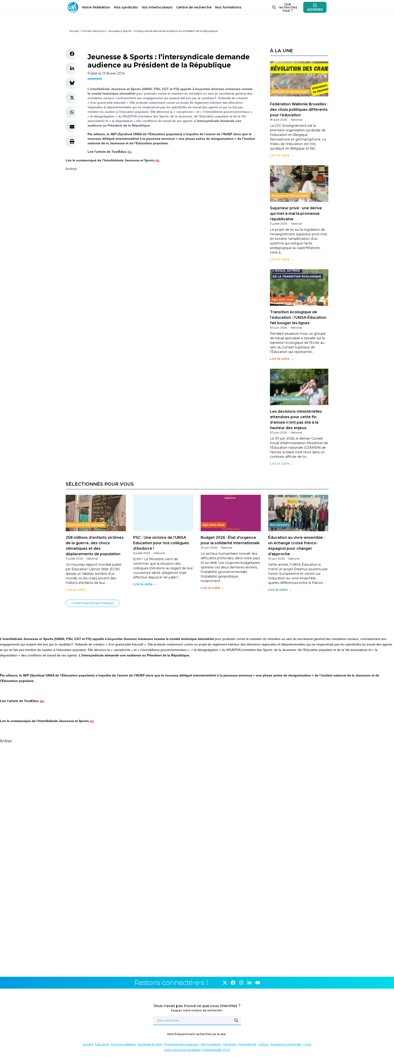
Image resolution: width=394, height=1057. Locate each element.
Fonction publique (123, 1044)
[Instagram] (241, 982)
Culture (263, 1044)
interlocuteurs (157, 7)
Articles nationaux (93, 31)
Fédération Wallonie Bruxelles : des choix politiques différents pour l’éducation (299, 109)
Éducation (102, 1044)
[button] (72, 53)
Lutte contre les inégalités (182, 1050)
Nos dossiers (279, 524)
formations (228, 7)
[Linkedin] (249, 982)
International (247, 1044)
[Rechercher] (236, 1020)
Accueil (74, 31)
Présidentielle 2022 (216, 1050)
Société (88, 1044)
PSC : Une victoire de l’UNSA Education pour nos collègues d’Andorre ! (161, 543)
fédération (96, 7)
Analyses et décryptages (290, 91)
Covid (307, 1044)
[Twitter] (225, 982)
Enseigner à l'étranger (285, 1044)
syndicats (126, 7)
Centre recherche (193, 7)
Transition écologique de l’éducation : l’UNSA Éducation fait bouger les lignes (298, 317)
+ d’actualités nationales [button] (92, 603)
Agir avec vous (283, 299)
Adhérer (315, 10)
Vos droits (230, 1044)
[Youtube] (257, 982)
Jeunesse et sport (150, 1044)
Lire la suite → (281, 155)
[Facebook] (233, 982)
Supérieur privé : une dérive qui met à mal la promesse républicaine (296, 213)
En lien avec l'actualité (288, 399)
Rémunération (211, 1044)
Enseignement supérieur (181, 1044)
